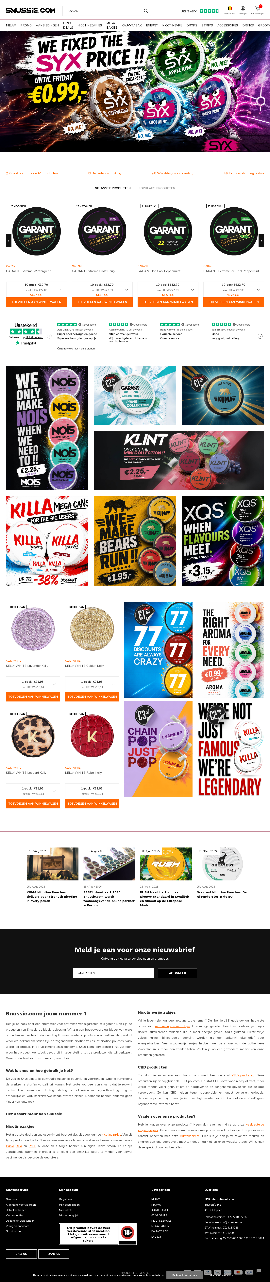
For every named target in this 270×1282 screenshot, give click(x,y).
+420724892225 (236, 1216)
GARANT (77, 266)
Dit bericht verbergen (184, 1275)
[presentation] (8, 241)
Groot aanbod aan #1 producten (33, 173)
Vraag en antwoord (17, 1226)
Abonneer (177, 973)
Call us (21, 1253)
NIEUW (11, 25)
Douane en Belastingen (20, 1220)
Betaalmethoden (16, 1210)
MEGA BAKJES (111, 25)
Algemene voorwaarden (21, 1204)
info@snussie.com (231, 1222)
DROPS (191, 25)
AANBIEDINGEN (47, 25)
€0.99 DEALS (68, 25)
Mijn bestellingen (69, 1204)
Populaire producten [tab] (157, 188)
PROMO (26, 25)
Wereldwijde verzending (175, 173)
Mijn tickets (66, 1210)
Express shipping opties (246, 173)
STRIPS (207, 25)
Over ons (11, 1199)
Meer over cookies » (221, 1275)
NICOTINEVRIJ (172, 25)
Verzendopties (15, 1215)
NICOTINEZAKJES (89, 25)
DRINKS (248, 25)
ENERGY (152, 25)
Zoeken (145, 11)
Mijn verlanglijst (68, 1215)
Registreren (66, 1199)
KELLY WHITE (13, 660)
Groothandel (13, 1231)
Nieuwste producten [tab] (113, 188)
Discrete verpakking (106, 173)
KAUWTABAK (132, 25)
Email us (53, 1253)
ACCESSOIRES (227, 25)
